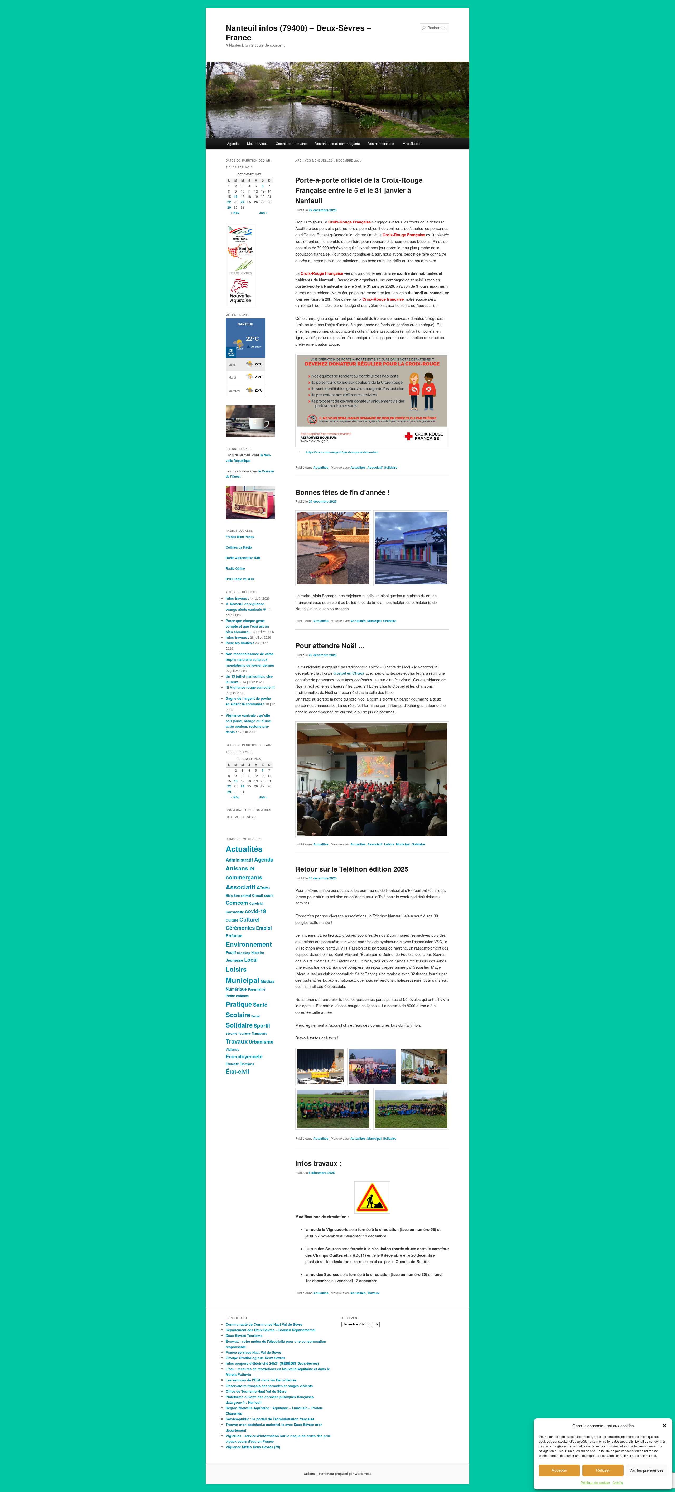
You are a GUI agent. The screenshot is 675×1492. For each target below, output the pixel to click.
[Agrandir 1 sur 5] (338, 1054)
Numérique (236, 989)
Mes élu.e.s (412, 143)
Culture (232, 920)
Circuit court (262, 895)
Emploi (264, 927)
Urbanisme (261, 1041)
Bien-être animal (238, 895)
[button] (664, 1425)
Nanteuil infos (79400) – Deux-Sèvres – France (298, 32)
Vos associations (381, 143)
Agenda (233, 143)
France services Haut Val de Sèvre (253, 1352)
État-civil (237, 1071)
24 (242, 201)
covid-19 (255, 911)
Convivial (256, 903)
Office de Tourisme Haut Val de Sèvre (256, 1391)
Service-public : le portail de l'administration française (270, 1418)
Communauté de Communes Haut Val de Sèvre (264, 1324)
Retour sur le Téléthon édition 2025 (351, 869)
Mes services (257, 143)
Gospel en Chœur (349, 673)
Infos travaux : (318, 1163)
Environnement (249, 944)
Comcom (237, 902)
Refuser (603, 1470)
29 (229, 207)
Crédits (618, 1482)
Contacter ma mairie (291, 143)
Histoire (257, 952)
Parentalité (256, 989)
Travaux (373, 1292)
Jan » (263, 212)
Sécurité (231, 1033)
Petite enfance (237, 995)
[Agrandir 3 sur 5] (442, 1054)
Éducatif (232, 1063)
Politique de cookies (595, 1482)
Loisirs (389, 844)
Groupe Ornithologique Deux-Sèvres (255, 1357)
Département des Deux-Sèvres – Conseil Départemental (270, 1329)
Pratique (239, 1004)
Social (255, 1016)
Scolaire (238, 1014)
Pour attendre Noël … (330, 645)
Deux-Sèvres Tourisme (244, 1335)
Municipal (374, 620)
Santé (260, 1004)
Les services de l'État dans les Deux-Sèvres (261, 1379)
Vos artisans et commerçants (337, 143)
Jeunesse (234, 960)
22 (229, 201)
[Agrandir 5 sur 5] (442, 1094)
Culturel (249, 919)
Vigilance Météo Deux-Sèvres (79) (253, 1446)
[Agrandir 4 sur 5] (364, 1094)
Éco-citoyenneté (244, 1056)
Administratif (239, 860)
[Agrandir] (442, 360)
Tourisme (244, 1033)
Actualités (321, 467)
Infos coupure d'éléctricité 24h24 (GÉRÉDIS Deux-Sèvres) (272, 1363)
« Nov (235, 212)
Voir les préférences (646, 1470)
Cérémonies (240, 927)
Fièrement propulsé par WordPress (345, 1473)
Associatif (375, 467)
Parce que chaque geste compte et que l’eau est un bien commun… (247, 626)
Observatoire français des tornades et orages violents (269, 1385)
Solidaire (390, 467)
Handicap (243, 953)
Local (251, 959)
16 (236, 196)
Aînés (263, 887)
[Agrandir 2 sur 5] (390, 1054)
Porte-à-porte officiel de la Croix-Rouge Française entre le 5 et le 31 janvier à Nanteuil (358, 190)
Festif (231, 952)
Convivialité (235, 911)
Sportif (262, 1025)
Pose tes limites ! (240, 642)
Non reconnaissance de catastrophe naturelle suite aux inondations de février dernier (250, 659)
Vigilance (232, 1049)
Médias (268, 981)
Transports (259, 1033)
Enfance (234, 935)
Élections (247, 1063)
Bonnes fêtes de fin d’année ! (342, 492)
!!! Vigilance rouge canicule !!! (250, 687)
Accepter (559, 1470)
